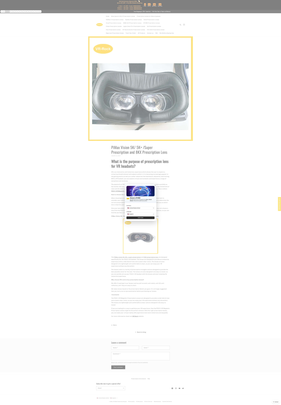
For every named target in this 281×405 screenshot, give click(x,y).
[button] (140, 208)
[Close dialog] (155, 185)
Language (128, 211)
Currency (128, 205)
